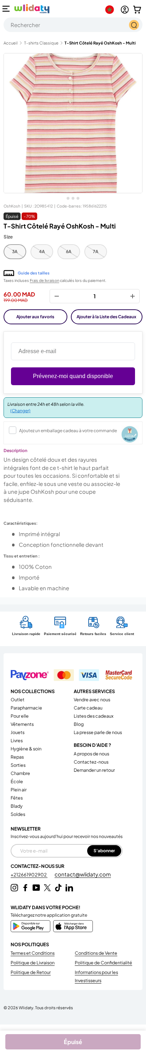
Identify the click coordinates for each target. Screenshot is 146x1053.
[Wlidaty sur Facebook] (25, 887)
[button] (137, 9)
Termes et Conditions (33, 953)
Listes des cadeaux (93, 716)
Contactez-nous (91, 762)
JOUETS (17, 732)
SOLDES (18, 814)
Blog (79, 724)
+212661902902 (29, 875)
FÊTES (17, 798)
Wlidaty (26, 1007)
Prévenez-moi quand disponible (73, 376)
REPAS (17, 757)
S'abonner (104, 850)
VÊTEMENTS (22, 724)
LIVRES (17, 740)
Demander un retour (94, 770)
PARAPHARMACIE (26, 708)
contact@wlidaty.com (83, 874)
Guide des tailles (34, 273)
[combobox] (73, 24)
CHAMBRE (20, 773)
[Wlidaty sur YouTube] (36, 887)
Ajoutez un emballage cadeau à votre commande (68, 430)
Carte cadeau (88, 708)
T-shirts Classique (41, 43)
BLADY (17, 806)
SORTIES (18, 765)
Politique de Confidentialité (103, 962)
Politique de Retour (31, 972)
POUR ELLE (20, 716)
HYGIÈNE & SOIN (26, 748)
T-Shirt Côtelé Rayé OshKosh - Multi (100, 43)
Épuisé (73, 1042)
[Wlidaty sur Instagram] (14, 887)
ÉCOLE (17, 781)
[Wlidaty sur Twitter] (47, 887)
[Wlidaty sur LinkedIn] (69, 887)
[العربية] (111, 10)
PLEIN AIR (19, 789)
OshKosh (12, 206)
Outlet (17, 699)
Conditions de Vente (96, 953)
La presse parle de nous (98, 732)
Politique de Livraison (33, 962)
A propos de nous (91, 753)
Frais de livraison (44, 280)
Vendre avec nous (92, 699)
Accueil (11, 43)
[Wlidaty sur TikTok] (58, 887)
